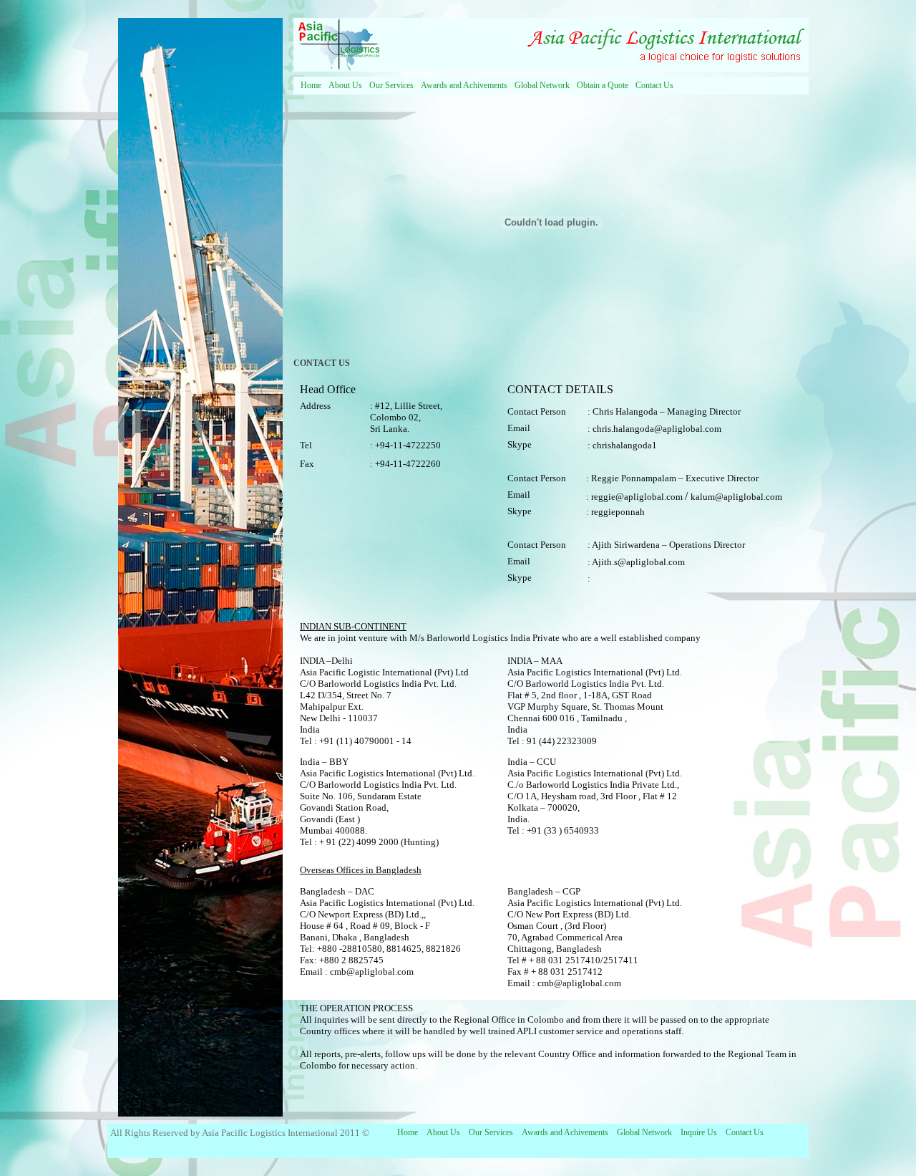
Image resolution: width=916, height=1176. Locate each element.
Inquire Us (699, 1132)
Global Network (542, 85)
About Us (345, 85)
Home (311, 85)
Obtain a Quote (602, 85)
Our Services (391, 85)
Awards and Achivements (464, 85)
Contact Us (654, 85)
